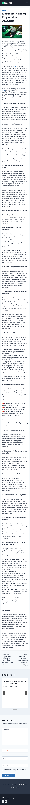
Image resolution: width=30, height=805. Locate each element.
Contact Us (6, 785)
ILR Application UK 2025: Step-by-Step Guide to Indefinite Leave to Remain (7, 659)
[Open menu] (27, 3)
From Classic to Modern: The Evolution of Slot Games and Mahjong (23, 659)
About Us (14, 785)
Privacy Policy (15, 788)
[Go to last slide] (4, 693)
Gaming (4, 10)
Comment (6, 730)
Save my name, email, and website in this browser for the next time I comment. (15, 770)
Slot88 (14, 66)
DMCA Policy (23, 785)
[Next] (26, 693)
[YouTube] (6, 801)
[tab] (13, 709)
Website (5, 765)
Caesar (7, 686)
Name (5, 751)
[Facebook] (3, 801)
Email (5, 758)
